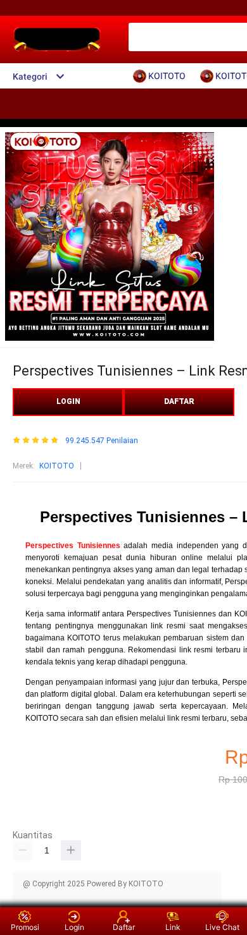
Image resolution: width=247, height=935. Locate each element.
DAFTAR (179, 401)
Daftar (124, 927)
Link (172, 927)
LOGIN (68, 401)
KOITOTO (56, 465)
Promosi (25, 927)
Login (74, 927)
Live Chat (222, 927)
